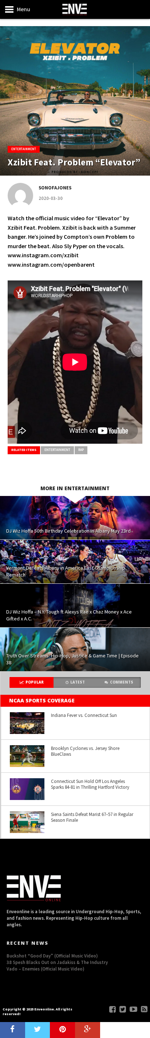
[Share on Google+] (87, 1030)
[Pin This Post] (62, 1030)
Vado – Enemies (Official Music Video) (45, 969)
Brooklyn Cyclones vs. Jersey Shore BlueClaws (85, 751)
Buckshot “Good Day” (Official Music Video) (52, 956)
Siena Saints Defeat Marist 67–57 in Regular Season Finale (92, 817)
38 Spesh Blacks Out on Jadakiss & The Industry (57, 962)
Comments (121, 682)
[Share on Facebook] (12, 1030)
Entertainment (57, 450)
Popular (34, 682)
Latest (77, 682)
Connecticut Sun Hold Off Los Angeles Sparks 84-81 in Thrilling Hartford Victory (90, 784)
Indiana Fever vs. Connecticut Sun (84, 715)
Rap (81, 450)
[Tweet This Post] (37, 1030)
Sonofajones (55, 187)
